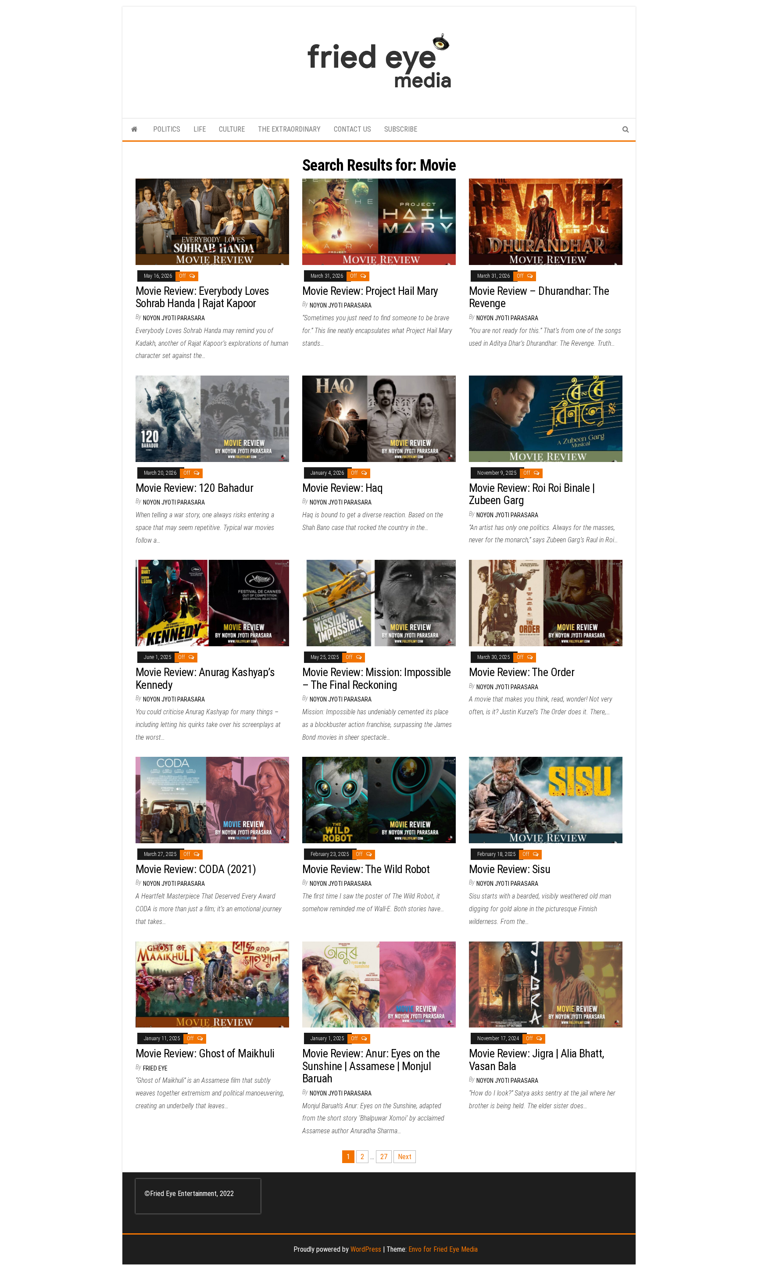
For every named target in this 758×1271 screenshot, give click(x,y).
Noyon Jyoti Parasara (174, 318)
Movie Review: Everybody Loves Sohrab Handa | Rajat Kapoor (202, 297)
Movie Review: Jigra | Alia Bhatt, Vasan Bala (536, 1060)
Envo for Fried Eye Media (443, 1249)
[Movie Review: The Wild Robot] (379, 799)
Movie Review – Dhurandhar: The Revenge (539, 297)
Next (404, 1157)
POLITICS (166, 129)
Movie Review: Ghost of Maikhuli (205, 1053)
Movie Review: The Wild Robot (365, 869)
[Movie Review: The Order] (545, 602)
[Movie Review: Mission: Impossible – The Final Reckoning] (379, 602)
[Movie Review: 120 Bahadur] (212, 418)
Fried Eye (155, 1068)
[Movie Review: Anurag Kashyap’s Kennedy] (212, 602)
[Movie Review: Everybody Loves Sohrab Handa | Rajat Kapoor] (212, 221)
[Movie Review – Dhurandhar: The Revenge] (545, 221)
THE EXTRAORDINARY (289, 129)
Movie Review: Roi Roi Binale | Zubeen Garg (531, 494)
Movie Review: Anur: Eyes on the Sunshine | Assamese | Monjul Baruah (371, 1066)
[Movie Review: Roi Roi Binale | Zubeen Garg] (545, 418)
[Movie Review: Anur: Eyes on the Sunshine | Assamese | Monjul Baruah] (379, 984)
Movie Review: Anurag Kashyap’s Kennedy (205, 678)
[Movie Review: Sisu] (545, 799)
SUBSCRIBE (400, 129)
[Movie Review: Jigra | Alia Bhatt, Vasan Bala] (545, 984)
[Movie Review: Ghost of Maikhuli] (212, 984)
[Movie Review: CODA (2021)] (212, 799)
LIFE (199, 129)
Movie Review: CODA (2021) (196, 869)
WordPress (365, 1249)
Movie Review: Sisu (510, 869)
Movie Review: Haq (342, 487)
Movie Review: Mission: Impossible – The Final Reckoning (376, 678)
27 (383, 1157)
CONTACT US (352, 129)
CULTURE (232, 129)
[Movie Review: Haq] (379, 418)
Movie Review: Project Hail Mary (370, 290)
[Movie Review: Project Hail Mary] (379, 221)
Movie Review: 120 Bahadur (194, 487)
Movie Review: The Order (521, 672)
